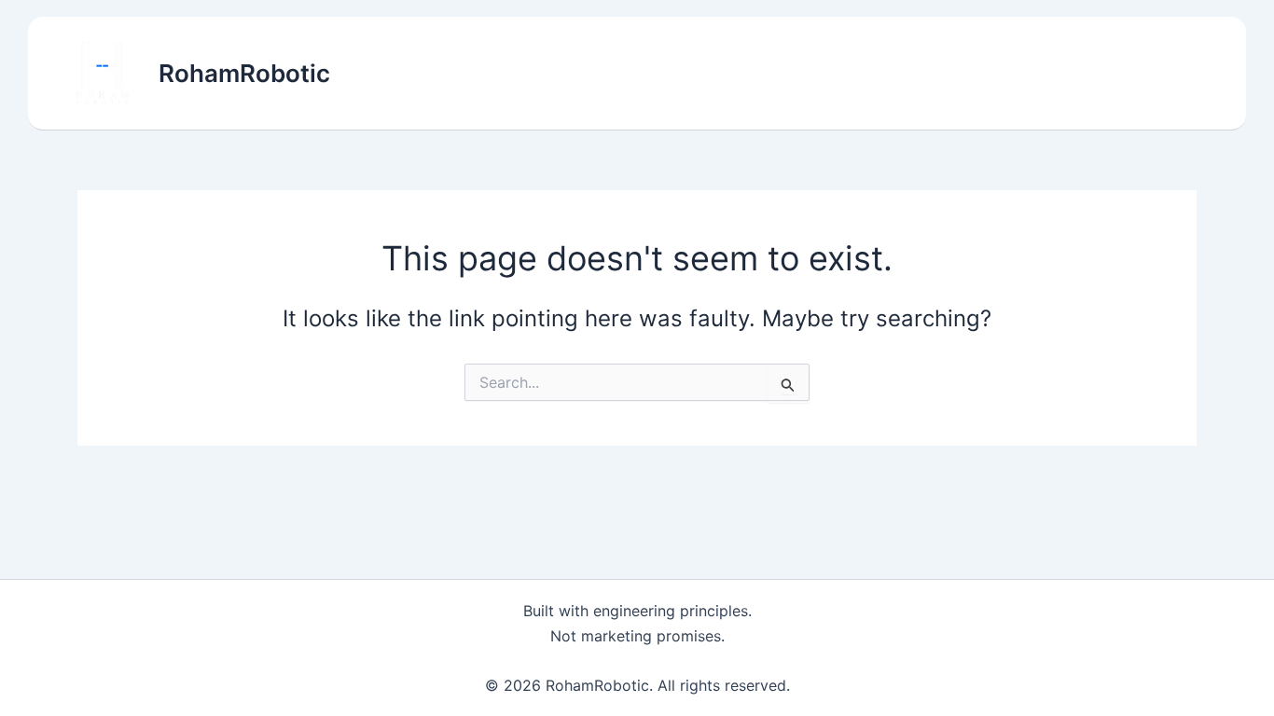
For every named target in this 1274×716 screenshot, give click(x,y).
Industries (940, 73)
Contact (1167, 73)
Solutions (832, 73)
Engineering (1057, 73)
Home (741, 73)
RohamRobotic (244, 73)
